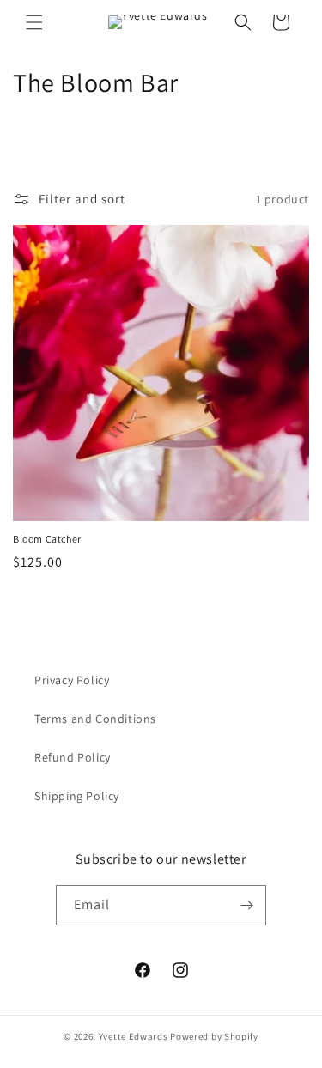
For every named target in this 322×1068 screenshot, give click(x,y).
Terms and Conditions (95, 718)
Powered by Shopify (214, 1036)
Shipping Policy (76, 796)
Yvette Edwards (133, 1036)
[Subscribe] (246, 905)
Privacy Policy (71, 680)
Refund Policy (72, 757)
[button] (34, 22)
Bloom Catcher (47, 538)
